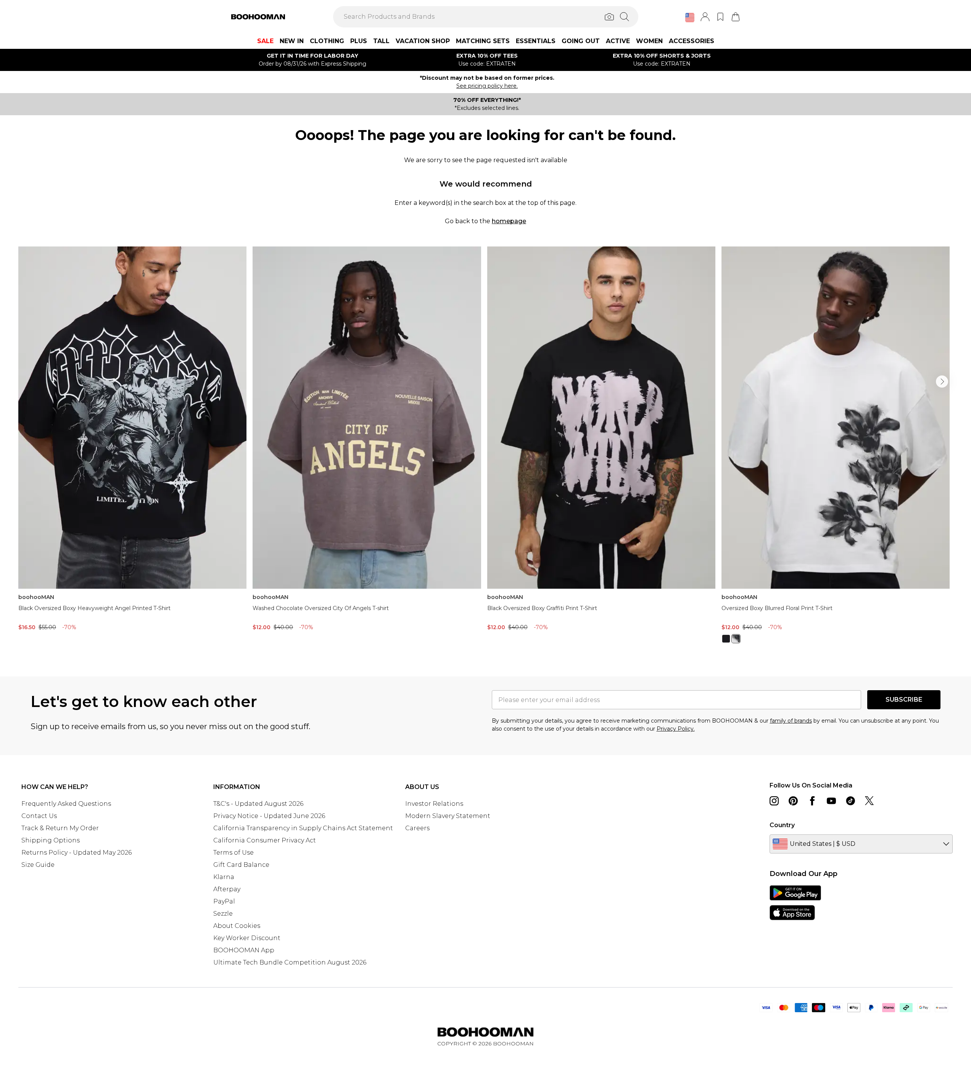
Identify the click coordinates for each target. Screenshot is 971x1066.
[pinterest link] (793, 800)
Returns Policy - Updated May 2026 (76, 852)
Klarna (223, 877)
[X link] (869, 800)
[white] (736, 638)
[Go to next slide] (942, 381)
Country (782, 825)
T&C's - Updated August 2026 (258, 803)
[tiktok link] (850, 800)
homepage (509, 221)
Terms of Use (233, 852)
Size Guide (38, 864)
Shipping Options (50, 840)
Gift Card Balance (241, 864)
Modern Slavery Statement (447, 816)
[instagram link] (774, 800)
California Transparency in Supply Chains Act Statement (303, 828)
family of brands (791, 720)
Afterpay (226, 889)
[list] (485, 449)
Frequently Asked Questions (66, 803)
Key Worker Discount (246, 938)
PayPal (224, 901)
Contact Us (39, 816)
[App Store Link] (795, 902)
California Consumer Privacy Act (264, 840)
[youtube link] (831, 800)
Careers (417, 828)
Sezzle (223, 913)
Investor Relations (434, 803)
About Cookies (236, 925)
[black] (726, 638)
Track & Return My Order (60, 828)
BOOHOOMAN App (243, 950)
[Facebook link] (812, 800)
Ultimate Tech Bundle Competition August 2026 (289, 962)
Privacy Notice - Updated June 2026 (269, 816)
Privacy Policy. (676, 728)
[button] (689, 17)
